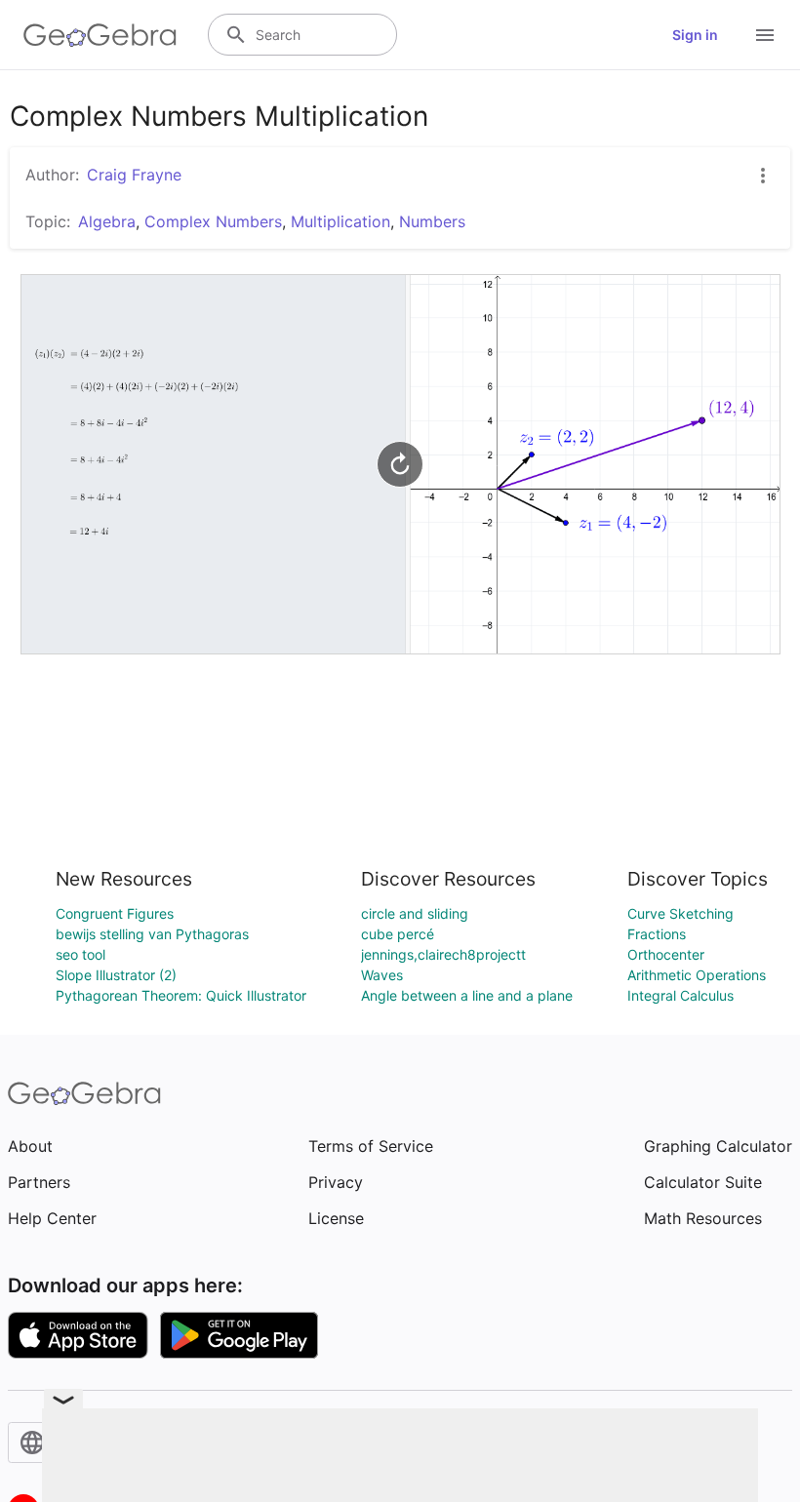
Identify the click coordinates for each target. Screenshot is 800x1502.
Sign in (695, 34)
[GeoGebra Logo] (100, 35)
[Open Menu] (765, 35)
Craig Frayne (134, 174)
